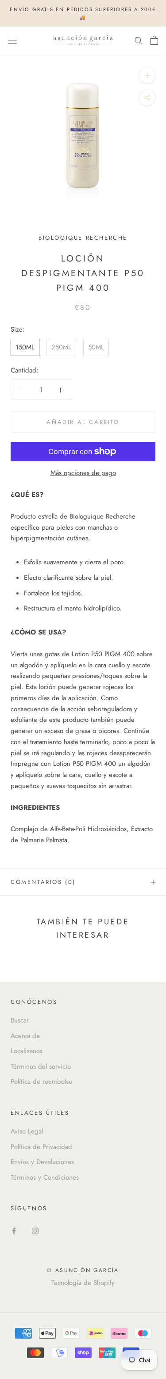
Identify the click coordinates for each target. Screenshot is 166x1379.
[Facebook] (14, 1230)
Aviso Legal (27, 1131)
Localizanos (26, 1051)
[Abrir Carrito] (154, 40)
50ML (96, 347)
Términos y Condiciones (45, 1177)
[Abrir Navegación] (12, 40)
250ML (61, 347)
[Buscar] (139, 40)
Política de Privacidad (41, 1147)
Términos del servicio (41, 1066)
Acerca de (25, 1036)
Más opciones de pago (83, 473)
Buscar (20, 1020)
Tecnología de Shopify (83, 1283)
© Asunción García (83, 1270)
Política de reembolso (41, 1081)
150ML (25, 347)
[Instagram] (35, 1230)
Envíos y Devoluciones (42, 1162)
